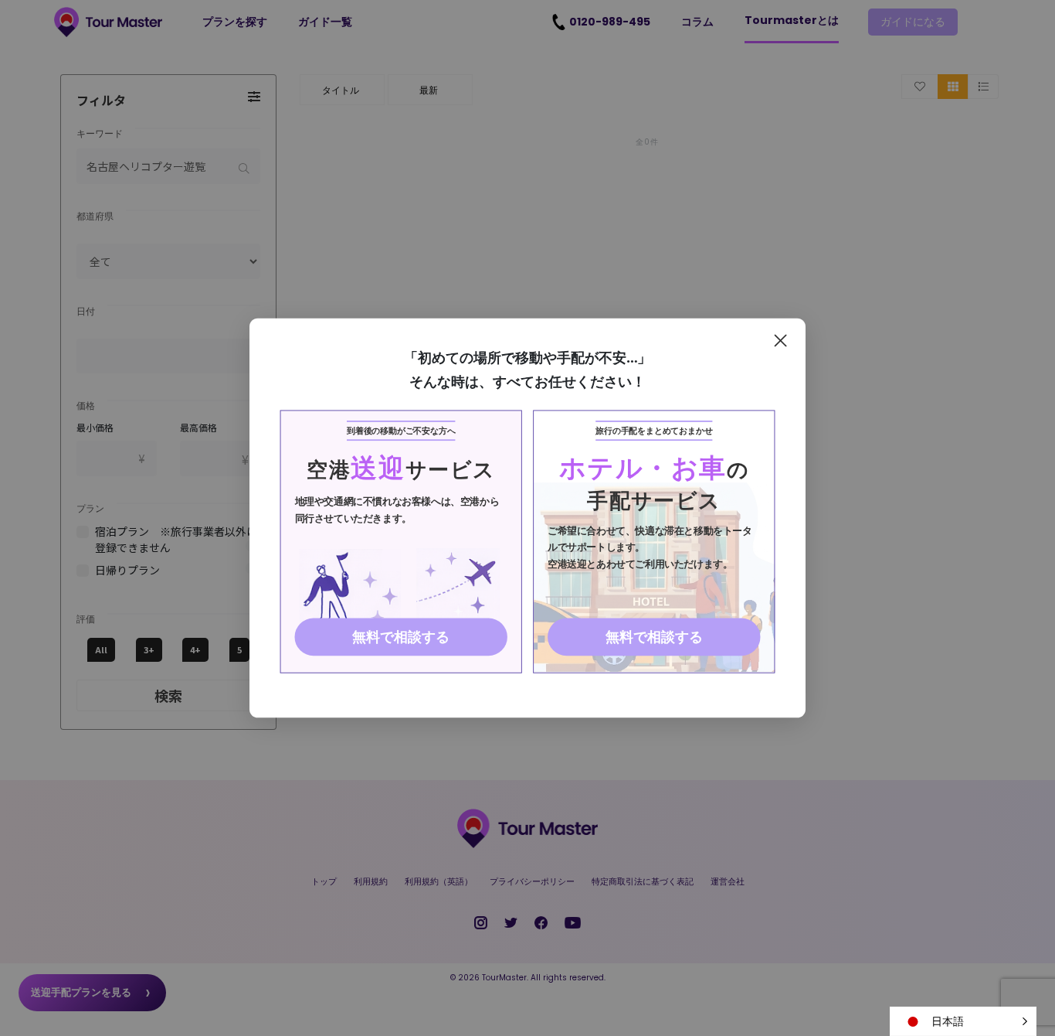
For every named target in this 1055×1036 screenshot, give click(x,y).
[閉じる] (780, 340)
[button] (963, 1021)
